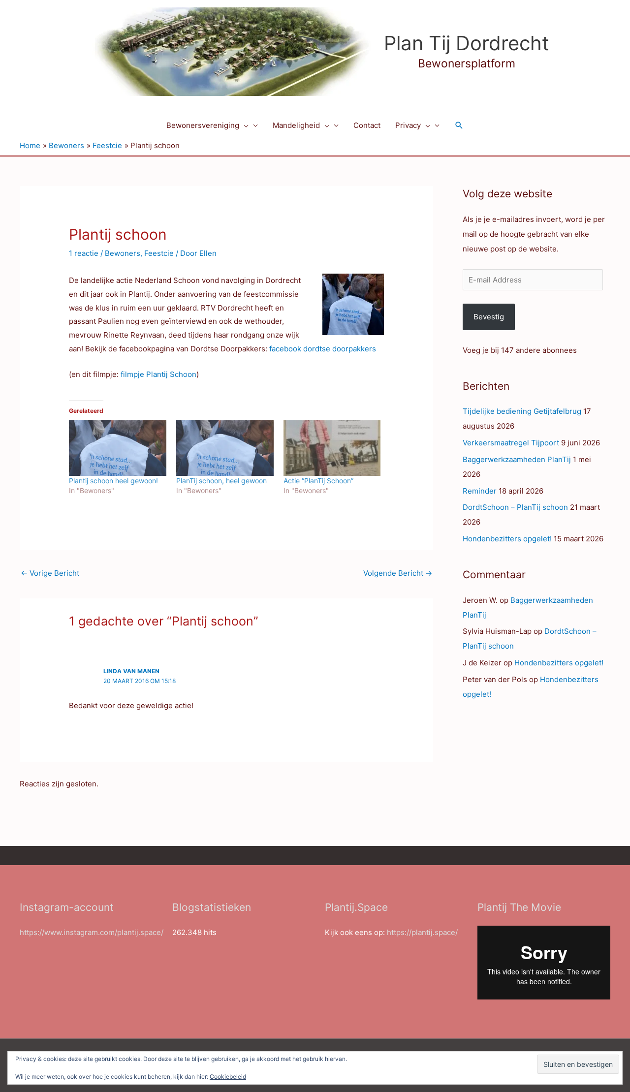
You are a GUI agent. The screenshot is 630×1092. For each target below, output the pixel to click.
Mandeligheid (296, 125)
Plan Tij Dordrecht (466, 43)
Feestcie (159, 253)
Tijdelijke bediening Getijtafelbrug (522, 411)
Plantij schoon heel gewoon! (113, 480)
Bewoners (122, 253)
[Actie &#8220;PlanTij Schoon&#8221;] (332, 448)
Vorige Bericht (50, 573)
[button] (244, 125)
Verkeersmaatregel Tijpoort (511, 442)
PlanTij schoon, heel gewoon (221, 480)
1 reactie (83, 253)
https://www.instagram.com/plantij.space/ (91, 932)
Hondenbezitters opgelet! (507, 538)
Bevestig (488, 316)
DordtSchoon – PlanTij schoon (515, 507)
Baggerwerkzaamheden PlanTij (517, 459)
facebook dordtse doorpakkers (322, 348)
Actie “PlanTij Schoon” (318, 480)
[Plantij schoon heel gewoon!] (117, 448)
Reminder (480, 491)
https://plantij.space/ (422, 932)
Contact (366, 125)
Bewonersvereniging (202, 125)
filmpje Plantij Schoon (158, 374)
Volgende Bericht (397, 573)
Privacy (408, 125)
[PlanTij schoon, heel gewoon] (225, 448)
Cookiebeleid (228, 1076)
